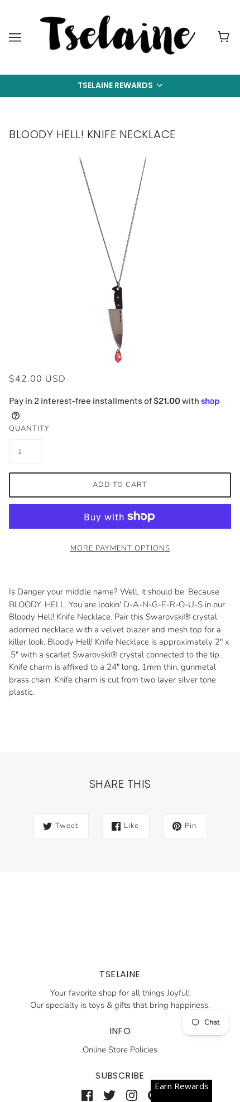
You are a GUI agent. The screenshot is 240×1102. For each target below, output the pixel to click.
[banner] (117, 36)
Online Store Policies (120, 1049)
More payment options (120, 548)
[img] (87, 1095)
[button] (120, 86)
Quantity (25, 428)
